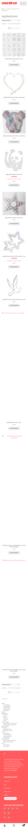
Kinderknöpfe (6, 733)
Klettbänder (4, 727)
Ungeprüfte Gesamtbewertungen (14, 179)
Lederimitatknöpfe (7, 736)
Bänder (3, 703)
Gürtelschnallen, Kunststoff (9, 724)
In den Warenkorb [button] (14, 64)
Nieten (4, 716)
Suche (14, 825)
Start (4, 9)
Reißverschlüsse (5, 739)
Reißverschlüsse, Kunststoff (9, 740)
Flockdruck (5, 714)
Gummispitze (6, 744)
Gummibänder (6, 705)
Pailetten (5, 717)
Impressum (7, 781)
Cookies (6, 795)
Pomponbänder (6, 709)
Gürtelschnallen (5, 722)
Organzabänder (6, 707)
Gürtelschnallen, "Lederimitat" (10, 723)
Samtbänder (6, 710)
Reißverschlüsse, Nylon (8, 742)
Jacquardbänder (7, 706)
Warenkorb (21, 824)
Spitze (3, 743)
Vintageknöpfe (6, 737)
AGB (5, 784)
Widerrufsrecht (7, 791)
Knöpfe (3, 732)
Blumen (3, 712)
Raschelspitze (6, 746)
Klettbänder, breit (7, 729)
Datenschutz (7, 788)
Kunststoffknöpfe (7, 734)
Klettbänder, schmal (7, 730)
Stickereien (5, 719)
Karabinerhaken (5, 726)
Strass (4, 720)
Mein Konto (4, 825)
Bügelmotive (4, 713)
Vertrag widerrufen (10, 798)
